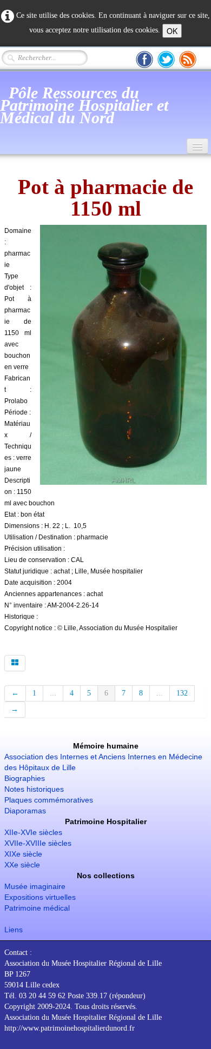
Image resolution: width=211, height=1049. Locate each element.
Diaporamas (25, 810)
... (53, 693)
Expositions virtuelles (40, 897)
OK (172, 30)
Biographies (24, 778)
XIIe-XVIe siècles (33, 832)
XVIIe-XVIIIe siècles (37, 843)
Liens (13, 929)
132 (182, 693)
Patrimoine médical (37, 908)
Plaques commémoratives (48, 800)
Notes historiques (34, 789)
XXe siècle (22, 864)
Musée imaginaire (34, 886)
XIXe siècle (23, 854)
